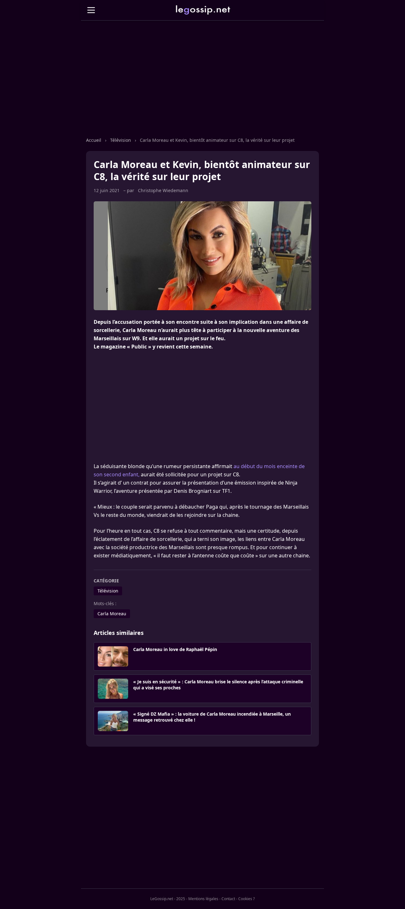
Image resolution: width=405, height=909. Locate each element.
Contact (228, 898)
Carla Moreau (111, 614)
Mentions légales (203, 898)
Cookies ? (246, 898)
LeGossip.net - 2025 (167, 898)
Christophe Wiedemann (163, 190)
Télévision (120, 140)
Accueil (93, 140)
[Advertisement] (202, 85)
